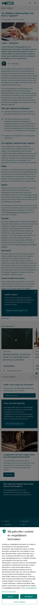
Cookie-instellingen (19, 602)
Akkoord (10, 596)
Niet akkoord (29, 596)
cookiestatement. (31, 588)
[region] (19, 566)
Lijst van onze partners (9, 592)
